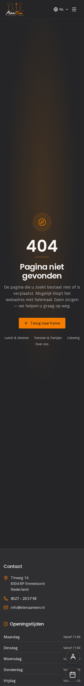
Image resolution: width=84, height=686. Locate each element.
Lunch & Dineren (16, 338)
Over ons (42, 344)
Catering (73, 338)
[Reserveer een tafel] (72, 674)
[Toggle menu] (74, 9)
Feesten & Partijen (48, 338)
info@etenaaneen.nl (28, 607)
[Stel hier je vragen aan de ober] (73, 657)
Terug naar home (45, 323)
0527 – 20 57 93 (24, 598)
